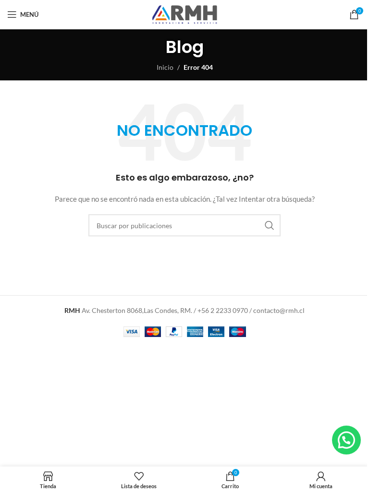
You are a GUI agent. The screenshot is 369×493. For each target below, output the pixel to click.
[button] (346, 440)
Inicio (165, 67)
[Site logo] (184, 14)
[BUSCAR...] (269, 225)
